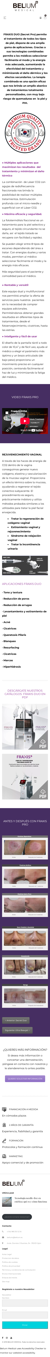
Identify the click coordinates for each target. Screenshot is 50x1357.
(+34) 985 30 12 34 (14, 1232)
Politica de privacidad (11, 1266)
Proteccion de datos (10, 1258)
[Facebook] (2, 1338)
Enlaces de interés (9, 1278)
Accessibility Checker (32, 1348)
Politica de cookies (10, 1262)
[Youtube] (11, 1338)
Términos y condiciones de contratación (19, 1270)
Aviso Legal (7, 1254)
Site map (5, 1281)
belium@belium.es (14, 1237)
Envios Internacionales (11, 1274)
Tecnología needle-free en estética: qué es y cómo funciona (31, 1200)
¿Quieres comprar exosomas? (17, 1217)
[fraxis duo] (25, 777)
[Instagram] (7, 1338)
